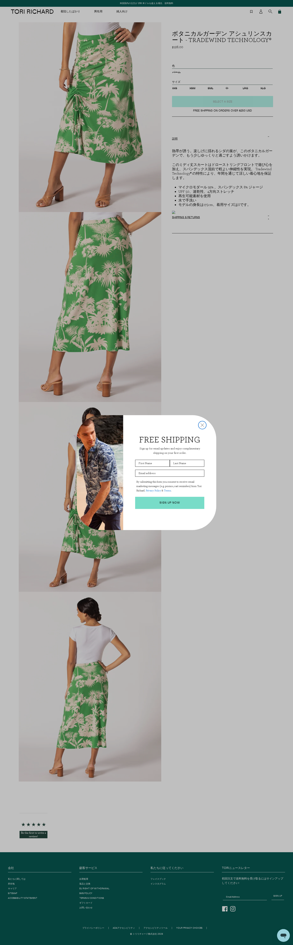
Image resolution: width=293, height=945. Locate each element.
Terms (167, 490)
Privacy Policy (153, 490)
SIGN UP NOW (169, 502)
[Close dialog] (202, 425)
